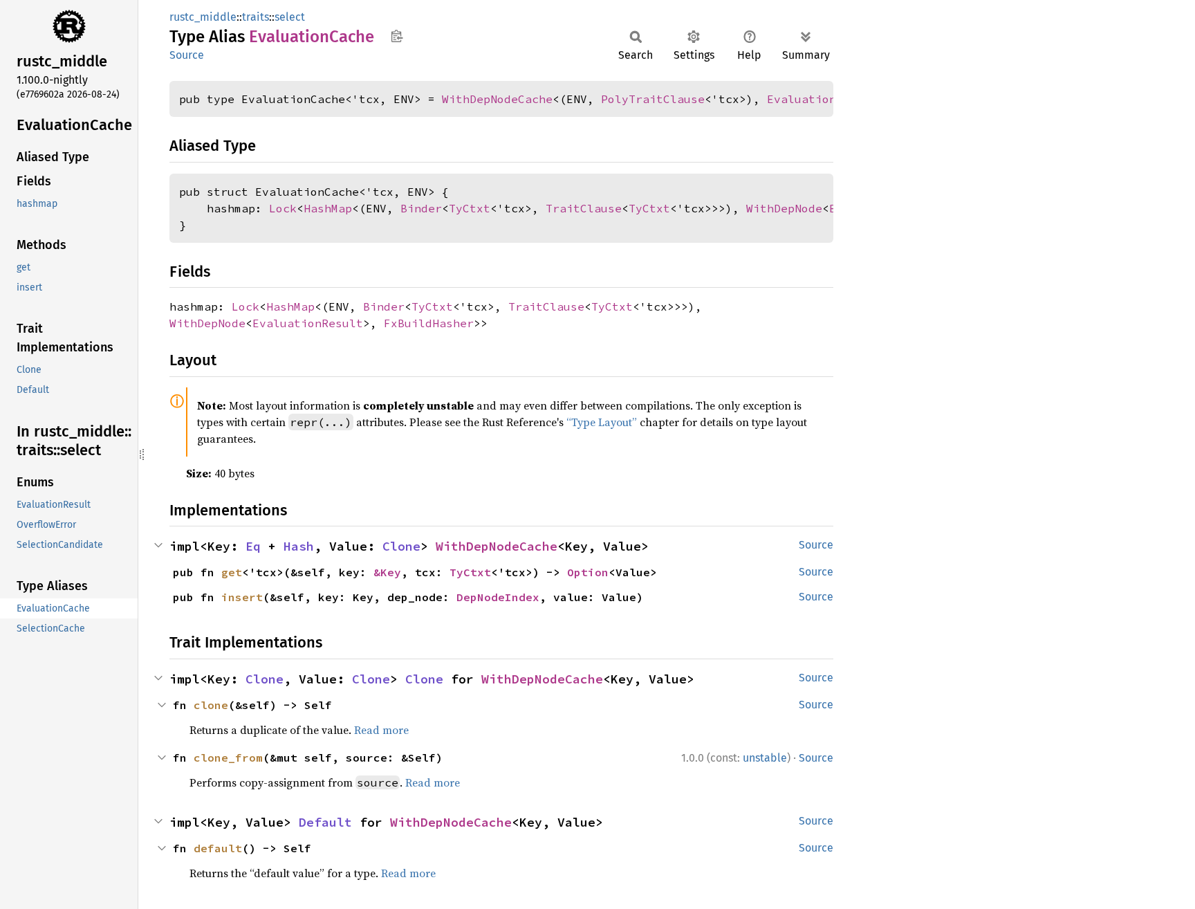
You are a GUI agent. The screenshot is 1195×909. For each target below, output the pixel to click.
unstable (765, 757)
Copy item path (396, 36)
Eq (253, 546)
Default (325, 822)
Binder (421, 208)
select (290, 17)
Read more (381, 729)
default (218, 848)
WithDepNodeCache (497, 99)
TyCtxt (469, 208)
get (231, 572)
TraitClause (584, 208)
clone (211, 705)
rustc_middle (203, 17)
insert (242, 597)
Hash (299, 546)
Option (588, 572)
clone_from (228, 757)
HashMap (328, 208)
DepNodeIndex (497, 597)
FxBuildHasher (429, 323)
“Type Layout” (601, 422)
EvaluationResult (822, 99)
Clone (401, 546)
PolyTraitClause (653, 99)
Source (186, 55)
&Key (387, 572)
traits (255, 17)
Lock (283, 208)
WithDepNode (784, 208)
